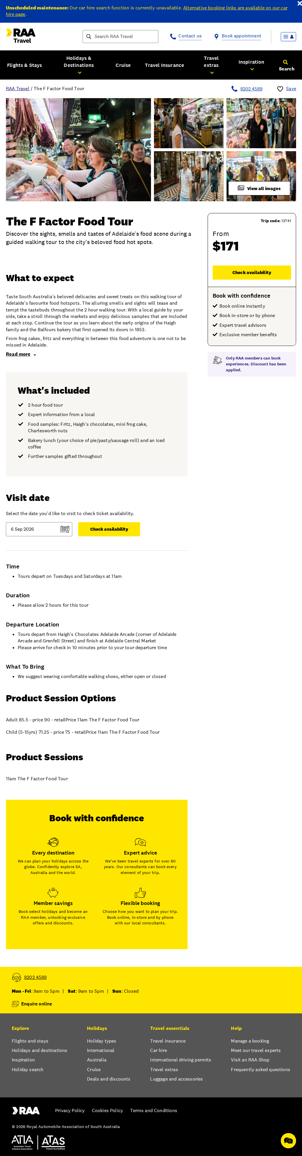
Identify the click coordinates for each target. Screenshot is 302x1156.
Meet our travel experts (256, 1050)
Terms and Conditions (153, 1110)
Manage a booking (250, 1041)
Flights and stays (30, 1041)
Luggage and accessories (176, 1079)
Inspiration (23, 1060)
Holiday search (27, 1069)
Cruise (123, 65)
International (100, 1050)
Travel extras (164, 1069)
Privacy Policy (70, 1110)
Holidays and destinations (39, 1050)
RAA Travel (17, 88)
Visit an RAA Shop (250, 1060)
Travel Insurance (164, 65)
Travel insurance (168, 1041)
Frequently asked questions (260, 1069)
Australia (96, 1060)
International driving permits (180, 1060)
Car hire (158, 1050)
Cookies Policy (107, 1110)
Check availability (251, 272)
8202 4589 (251, 89)
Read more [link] (18, 354)
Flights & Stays (24, 65)
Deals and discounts (108, 1079)
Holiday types (101, 1041)
